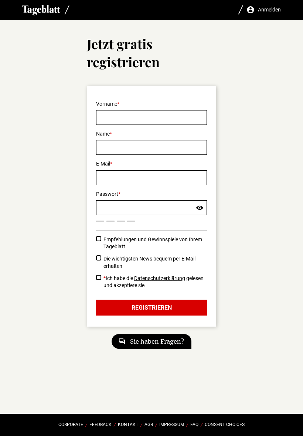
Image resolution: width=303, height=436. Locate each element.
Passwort (107, 194)
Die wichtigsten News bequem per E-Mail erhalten (149, 262)
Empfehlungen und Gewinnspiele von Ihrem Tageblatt (152, 242)
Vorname (106, 104)
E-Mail (103, 164)
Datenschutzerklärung (159, 278)
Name (103, 134)
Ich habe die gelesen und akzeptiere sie (153, 281)
